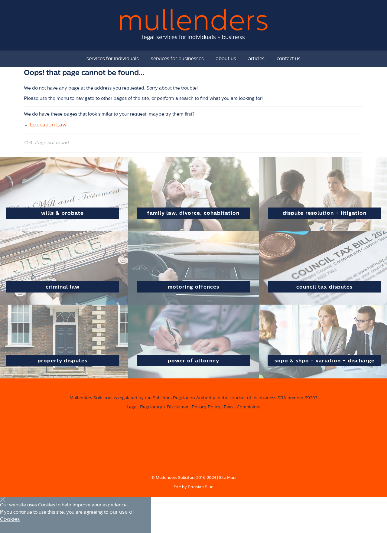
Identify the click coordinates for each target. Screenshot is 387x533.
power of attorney (193, 360)
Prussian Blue (200, 487)
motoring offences (193, 286)
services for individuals (112, 58)
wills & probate (62, 213)
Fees (228, 407)
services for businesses (177, 58)
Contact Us (289, 58)
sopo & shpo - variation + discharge (325, 360)
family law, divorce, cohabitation (193, 213)
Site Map (227, 477)
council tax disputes (324, 286)
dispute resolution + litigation (324, 213)
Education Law (48, 124)
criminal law (63, 286)
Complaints (248, 407)
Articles (256, 58)
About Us (226, 58)
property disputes (62, 360)
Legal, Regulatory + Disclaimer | (158, 407)
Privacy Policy (206, 407)
